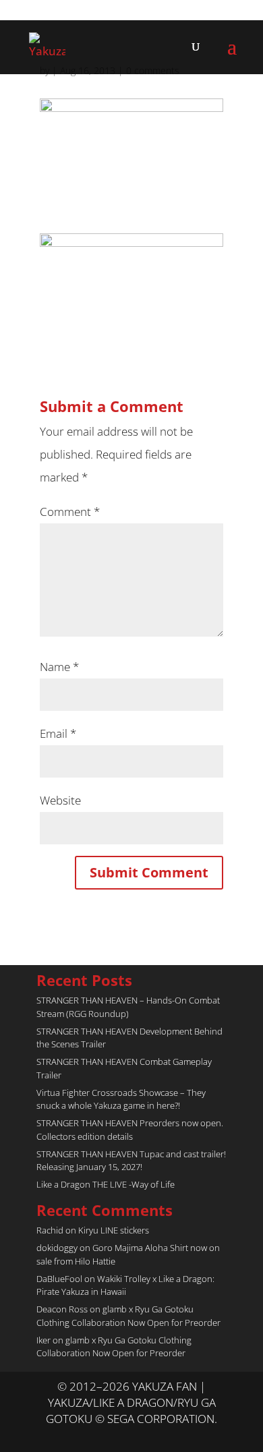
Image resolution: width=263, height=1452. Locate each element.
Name (59, 666)
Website (60, 800)
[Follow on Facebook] (145, 1436)
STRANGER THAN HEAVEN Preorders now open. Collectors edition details (129, 1129)
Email (58, 733)
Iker (43, 1340)
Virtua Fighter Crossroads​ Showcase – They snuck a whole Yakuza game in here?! (121, 1099)
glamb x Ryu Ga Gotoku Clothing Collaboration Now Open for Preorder (128, 1316)
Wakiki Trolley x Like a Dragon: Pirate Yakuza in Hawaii (125, 1285)
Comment (70, 511)
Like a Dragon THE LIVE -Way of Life (105, 1184)
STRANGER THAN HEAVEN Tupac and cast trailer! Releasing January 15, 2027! (131, 1160)
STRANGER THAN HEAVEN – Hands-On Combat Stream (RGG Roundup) (128, 1007)
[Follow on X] (118, 1436)
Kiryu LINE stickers (113, 1230)
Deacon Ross (62, 1309)
